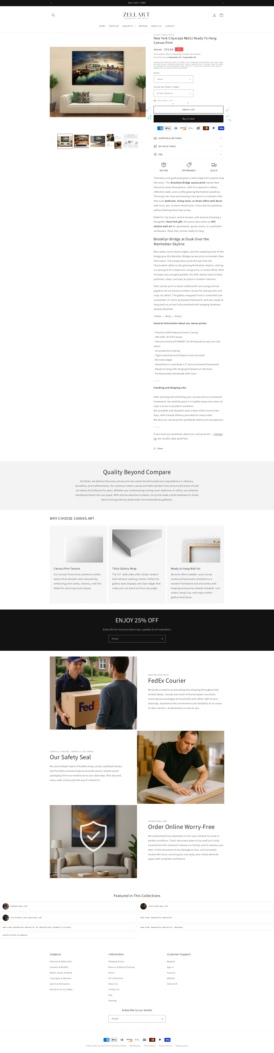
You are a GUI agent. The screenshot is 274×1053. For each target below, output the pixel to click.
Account (171, 972)
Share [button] (160, 448)
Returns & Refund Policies (121, 967)
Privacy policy (150, 1045)
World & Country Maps (61, 989)
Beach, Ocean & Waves (61, 972)
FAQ (110, 995)
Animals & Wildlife (59, 967)
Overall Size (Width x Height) (166, 87)
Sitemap (112, 1000)
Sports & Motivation (60, 983)
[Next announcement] (223, 3)
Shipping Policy (116, 961)
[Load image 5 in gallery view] (130, 141)
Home (111, 972)
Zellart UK (172, 983)
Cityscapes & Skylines (61, 978)
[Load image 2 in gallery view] (81, 141)
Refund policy (135, 1045)
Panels (156, 73)
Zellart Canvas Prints (101, 1046)
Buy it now (189, 118)
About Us (113, 983)
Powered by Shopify (118, 1046)
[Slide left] (53, 141)
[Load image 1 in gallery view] (65, 141)
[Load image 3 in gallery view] (97, 141)
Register (171, 961)
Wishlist (171, 978)
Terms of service (165, 1045)
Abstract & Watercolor (61, 961)
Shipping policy (182, 1045)
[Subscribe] (161, 639)
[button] (53, 15)
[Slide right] (142, 141)
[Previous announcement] (50, 3)
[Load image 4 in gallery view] (114, 141)
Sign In (170, 967)
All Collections (115, 978)
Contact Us (114, 989)
